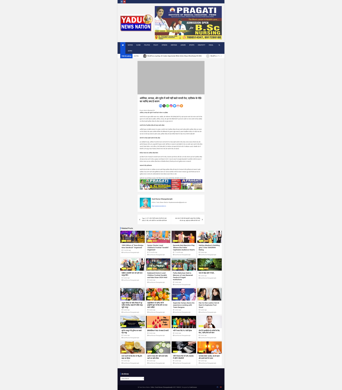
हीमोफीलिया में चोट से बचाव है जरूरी (158, 331)
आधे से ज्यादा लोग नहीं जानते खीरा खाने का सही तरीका (157, 357)
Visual (211, 45)
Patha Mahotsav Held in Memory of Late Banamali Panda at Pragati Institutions (183, 276)
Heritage (174, 45)
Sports (191, 45)
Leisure (183, 45)
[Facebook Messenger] (174, 105)
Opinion (164, 45)
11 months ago (179, 252)
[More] (181, 105)
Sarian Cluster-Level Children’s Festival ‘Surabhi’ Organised (158, 247)
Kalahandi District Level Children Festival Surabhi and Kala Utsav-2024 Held (157, 275)
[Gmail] (178, 105)
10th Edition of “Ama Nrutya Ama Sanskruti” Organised (132, 246)
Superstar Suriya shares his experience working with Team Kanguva (183, 305)
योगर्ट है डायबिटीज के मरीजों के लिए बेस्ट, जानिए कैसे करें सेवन (209, 332)
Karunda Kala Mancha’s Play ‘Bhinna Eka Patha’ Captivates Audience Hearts (184, 247)
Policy (155, 45)
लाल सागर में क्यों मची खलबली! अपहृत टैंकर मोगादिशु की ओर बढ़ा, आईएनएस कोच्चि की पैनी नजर (187, 219)
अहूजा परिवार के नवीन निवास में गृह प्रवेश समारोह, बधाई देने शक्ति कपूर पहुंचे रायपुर (132, 305)
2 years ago (203, 252)
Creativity (201, 45)
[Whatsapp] (167, 105)
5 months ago (127, 250)
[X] (164, 105)
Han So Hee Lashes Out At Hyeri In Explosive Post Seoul (209, 305)
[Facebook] (160, 105)
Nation (130, 45)
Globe (138, 45)
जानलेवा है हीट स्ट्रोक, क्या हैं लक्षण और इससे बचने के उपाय (209, 357)
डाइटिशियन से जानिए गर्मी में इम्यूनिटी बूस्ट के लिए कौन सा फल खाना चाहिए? (157, 305)
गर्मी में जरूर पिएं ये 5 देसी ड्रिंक (182, 331)
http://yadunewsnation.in (159, 206)
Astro (130, 51)
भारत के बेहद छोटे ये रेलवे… (207, 273)
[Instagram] (171, 105)
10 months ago (153, 252)
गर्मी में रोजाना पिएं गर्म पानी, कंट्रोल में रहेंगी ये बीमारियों (183, 357)
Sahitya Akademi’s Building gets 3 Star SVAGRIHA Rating (209, 247)
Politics (147, 45)
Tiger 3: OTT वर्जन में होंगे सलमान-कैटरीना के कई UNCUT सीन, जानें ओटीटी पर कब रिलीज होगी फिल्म (154, 219)
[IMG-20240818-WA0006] (171, 180)
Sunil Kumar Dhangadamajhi (162, 199)
